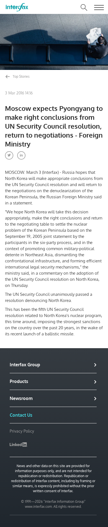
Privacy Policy (22, 431)
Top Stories (21, 76)
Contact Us (21, 415)
